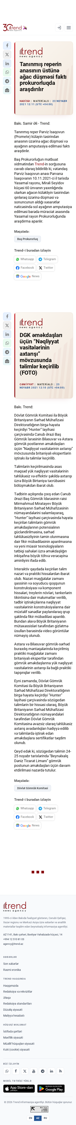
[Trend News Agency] (14, 907)
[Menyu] (68, 28)
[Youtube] (33, 1071)
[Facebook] (15, 1071)
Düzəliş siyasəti (12, 1009)
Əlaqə (7, 997)
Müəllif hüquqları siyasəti (18, 1043)
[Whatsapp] (7, 1071)
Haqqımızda (10, 985)
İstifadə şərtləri (12, 1031)
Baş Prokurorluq (27, 239)
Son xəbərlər (11, 963)
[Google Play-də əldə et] (51, 1089)
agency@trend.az (13, 943)
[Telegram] (42, 1071)
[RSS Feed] (60, 1071)
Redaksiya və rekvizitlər (17, 991)
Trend (39, 164)
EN (30, 1118)
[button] (7, 45)
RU (45, 1118)
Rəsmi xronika (12, 969)
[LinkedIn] (51, 1071)
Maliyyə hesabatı (13, 1015)
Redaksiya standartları (17, 1003)
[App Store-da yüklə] (19, 1089)
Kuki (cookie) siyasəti (16, 1049)
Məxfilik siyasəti (13, 1037)
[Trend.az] (15, 27)
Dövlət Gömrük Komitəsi (32, 788)
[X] (24, 1071)
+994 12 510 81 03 (13, 939)
